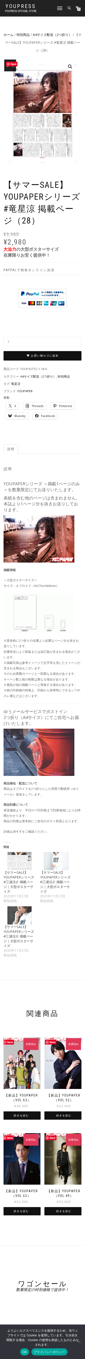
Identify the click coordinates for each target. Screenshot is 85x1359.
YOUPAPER (25, 391)
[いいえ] (79, 1341)
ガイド (17, 831)
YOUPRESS (20, 6)
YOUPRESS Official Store (21, 11)
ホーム (8, 34)
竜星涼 (15, 384)
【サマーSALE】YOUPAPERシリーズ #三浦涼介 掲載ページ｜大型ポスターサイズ (19, 882)
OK (24, 1352)
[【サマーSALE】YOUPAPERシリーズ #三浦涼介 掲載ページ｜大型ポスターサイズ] (19, 861)
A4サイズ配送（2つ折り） (52, 34)
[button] (70, 66)
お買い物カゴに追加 (45, 355)
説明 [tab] (10, 449)
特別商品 (23, 34)
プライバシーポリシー (49, 1352)
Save (10, 1042)
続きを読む (21, 1115)
